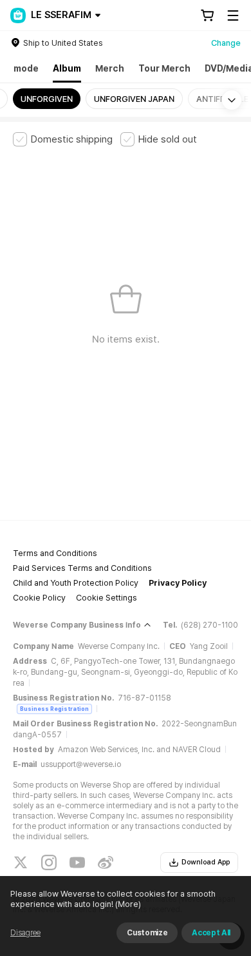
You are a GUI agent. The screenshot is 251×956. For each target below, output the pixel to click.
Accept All (211, 932)
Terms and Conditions (55, 553)
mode (26, 68)
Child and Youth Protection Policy (75, 583)
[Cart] (207, 15)
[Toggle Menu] (233, 15)
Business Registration (54, 708)
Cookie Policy (39, 597)
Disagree (25, 932)
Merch (109, 68)
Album (67, 68)
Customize (147, 932)
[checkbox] (63, 139)
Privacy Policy (178, 583)
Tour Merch (164, 68)
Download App (205, 862)
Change (226, 43)
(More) (128, 904)
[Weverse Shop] (18, 15)
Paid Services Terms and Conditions (82, 568)
